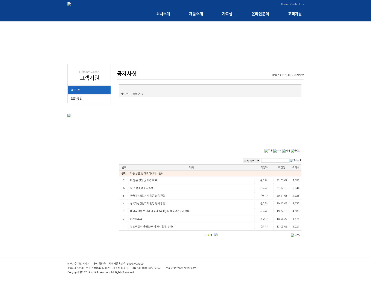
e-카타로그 (136, 219)
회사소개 (163, 14)
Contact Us (297, 4)
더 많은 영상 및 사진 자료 (143, 180)
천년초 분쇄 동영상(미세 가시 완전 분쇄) (151, 226)
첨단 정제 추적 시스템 (141, 188)
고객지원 (295, 14)
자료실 (227, 14)
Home (284, 4)
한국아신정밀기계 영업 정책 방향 (147, 203)
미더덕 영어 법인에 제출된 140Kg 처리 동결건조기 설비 (160, 211)
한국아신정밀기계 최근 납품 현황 (147, 196)
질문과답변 (76, 98)
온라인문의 (260, 14)
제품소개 (196, 14)
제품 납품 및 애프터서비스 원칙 (146, 173)
